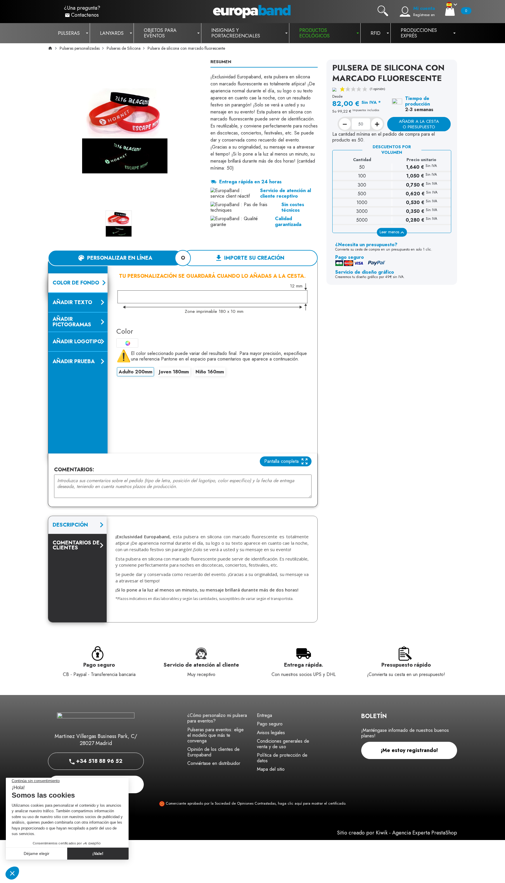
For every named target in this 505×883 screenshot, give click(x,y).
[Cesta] (450, 11)
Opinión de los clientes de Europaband (213, 752)
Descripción (70, 525)
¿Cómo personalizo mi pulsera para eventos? (217, 718)
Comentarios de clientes (76, 545)
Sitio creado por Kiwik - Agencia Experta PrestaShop (397, 833)
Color (124, 331)
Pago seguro (270, 723)
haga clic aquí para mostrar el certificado (311, 803)
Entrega (264, 715)
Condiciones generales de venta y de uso (283, 744)
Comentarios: (74, 469)
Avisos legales (271, 732)
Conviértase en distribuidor (213, 763)
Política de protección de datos (282, 758)
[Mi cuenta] (405, 11)
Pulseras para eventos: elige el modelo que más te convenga (215, 735)
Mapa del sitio (271, 769)
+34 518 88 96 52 (98, 761)
